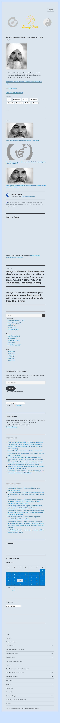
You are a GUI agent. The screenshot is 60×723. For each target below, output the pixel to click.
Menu (51, 10)
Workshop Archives (12, 676)
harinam (10, 202)
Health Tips (9, 688)
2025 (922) (11, 353)
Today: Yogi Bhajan (31, 202)
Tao (39, 204)
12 (25, 577)
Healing (12, 204)
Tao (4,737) (11, 342)
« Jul (13, 590)
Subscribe (11, 388)
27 (31, 584)
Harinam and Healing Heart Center (14, 708)
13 (31, 577)
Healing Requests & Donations (15, 649)
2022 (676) (11, 360)
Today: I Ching (10, 657)
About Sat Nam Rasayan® (14, 661)
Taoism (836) (12, 327)
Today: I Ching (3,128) (14, 323)
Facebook (10, 543)
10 (14, 577)
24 (14, 584)
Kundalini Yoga (22, 204)
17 (14, 580)
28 (37, 584)
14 (37, 577)
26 (25, 584)
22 (42, 580)
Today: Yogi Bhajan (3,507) (16, 320)
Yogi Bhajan (16, 206)
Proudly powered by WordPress (32, 708)
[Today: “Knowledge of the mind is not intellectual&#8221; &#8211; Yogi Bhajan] (26, 130)
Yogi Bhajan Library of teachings (16, 699)
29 (42, 584)
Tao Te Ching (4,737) (14, 345)
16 (9, 580)
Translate (19, 405)
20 (31, 580)
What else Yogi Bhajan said (14, 92)
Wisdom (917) (12, 325)
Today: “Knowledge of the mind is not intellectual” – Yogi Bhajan (22, 140)
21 (37, 580)
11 (20, 577)
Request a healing (11, 427)
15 (42, 577)
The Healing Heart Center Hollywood (17, 669)
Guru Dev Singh (11, 696)
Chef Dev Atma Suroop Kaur (15, 672)
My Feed (8, 703)
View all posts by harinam (28, 196)
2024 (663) (11, 356)
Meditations (10, 646)
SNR (34, 204)
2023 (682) (11, 358)
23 (9, 584)
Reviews (8, 665)
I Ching (16, 204)
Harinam (8, 638)
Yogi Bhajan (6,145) (14, 336)
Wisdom (8, 684)
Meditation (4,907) (13, 340)
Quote (23, 202)
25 (20, 584)
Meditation (29, 204)
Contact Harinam (11, 642)
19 (25, 580)
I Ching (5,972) (12, 338)
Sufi (36, 204)
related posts (13, 88)
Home (8, 634)
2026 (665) (11, 351)
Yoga (11, 206)
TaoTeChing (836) (13, 329)
